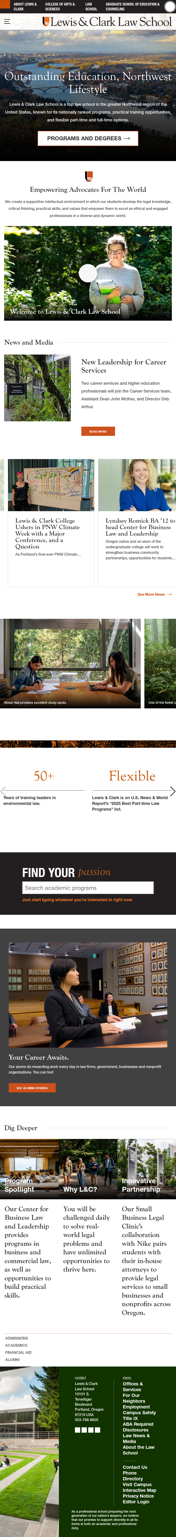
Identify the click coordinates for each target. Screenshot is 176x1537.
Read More (102, 431)
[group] (43, 784)
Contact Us (135, 1467)
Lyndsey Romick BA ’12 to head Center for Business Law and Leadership (140, 527)
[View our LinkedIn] (91, 1430)
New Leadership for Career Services (123, 366)
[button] (173, 791)
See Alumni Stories (32, 1088)
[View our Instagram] (84, 1430)
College (60, 6)
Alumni (12, 1359)
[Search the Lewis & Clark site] (170, 7)
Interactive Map (139, 1490)
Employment (136, 1407)
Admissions (16, 1338)
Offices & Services (133, 1386)
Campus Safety (139, 1412)
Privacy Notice (138, 1496)
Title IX (130, 1418)
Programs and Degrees (84, 138)
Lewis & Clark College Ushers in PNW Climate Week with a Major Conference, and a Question (47, 533)
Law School (91, 6)
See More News (151, 595)
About (25, 6)
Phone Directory (133, 1475)
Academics (16, 1345)
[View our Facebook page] (77, 1430)
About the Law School (138, 1450)
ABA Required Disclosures (138, 1427)
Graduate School (133, 6)
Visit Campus (137, 1484)
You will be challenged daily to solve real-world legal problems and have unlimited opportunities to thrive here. (86, 1239)
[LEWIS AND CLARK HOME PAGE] (5, 4)
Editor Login (136, 1502)
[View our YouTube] (97, 1430)
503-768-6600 (86, 1419)
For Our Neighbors (134, 1398)
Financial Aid (18, 1352)
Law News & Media (136, 1438)
